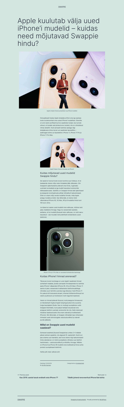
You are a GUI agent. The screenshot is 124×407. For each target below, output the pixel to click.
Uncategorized (80, 363)
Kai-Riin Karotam (46, 365)
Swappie (62, 7)
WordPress (103, 399)
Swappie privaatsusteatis (78, 399)
